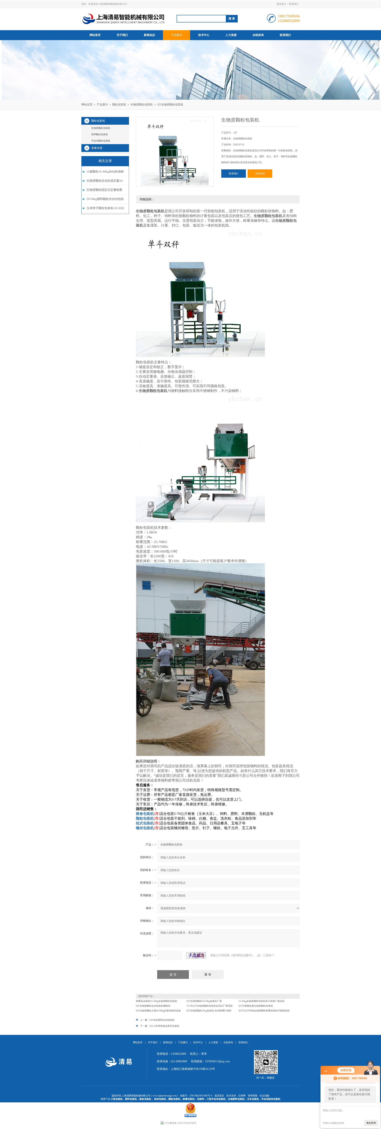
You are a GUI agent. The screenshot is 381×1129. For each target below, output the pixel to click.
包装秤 (200, 1099)
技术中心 (203, 35)
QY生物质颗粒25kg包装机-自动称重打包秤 (209, 1010)
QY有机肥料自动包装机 (162, 1020)
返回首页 (281, 4)
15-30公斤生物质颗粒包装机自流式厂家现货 (210, 1006)
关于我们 (122, 35)
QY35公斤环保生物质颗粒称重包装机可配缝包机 (264, 1010)
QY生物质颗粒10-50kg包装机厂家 (204, 1001)
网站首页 (95, 35)
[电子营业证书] (190, 1103)
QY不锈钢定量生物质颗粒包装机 (256, 1006)
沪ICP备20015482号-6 (201, 1095)
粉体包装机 (160, 1099)
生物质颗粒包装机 (142, 104)
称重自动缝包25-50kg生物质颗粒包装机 (156, 1001)
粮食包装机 (145, 1099)
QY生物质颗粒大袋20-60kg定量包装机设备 (158, 1010)
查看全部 (96, 148)
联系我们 (293, 4)
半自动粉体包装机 (270, 1099)
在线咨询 (258, 35)
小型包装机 (117, 1099)
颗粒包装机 (119, 104)
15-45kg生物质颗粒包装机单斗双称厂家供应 (262, 1001)
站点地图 (264, 1095)
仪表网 (241, 1095)
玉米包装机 (253, 1099)
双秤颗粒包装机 (99, 134)
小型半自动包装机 (216, 1099)
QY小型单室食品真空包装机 (164, 1026)
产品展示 (176, 35)
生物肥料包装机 (236, 1099)
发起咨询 (371, 1122)
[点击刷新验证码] (196, 955)
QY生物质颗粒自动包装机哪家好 (153, 1006)
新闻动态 (149, 35)
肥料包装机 (131, 1099)
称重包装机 (189, 1099)
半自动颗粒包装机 (100, 140)
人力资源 (231, 35)
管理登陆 (252, 1095)
